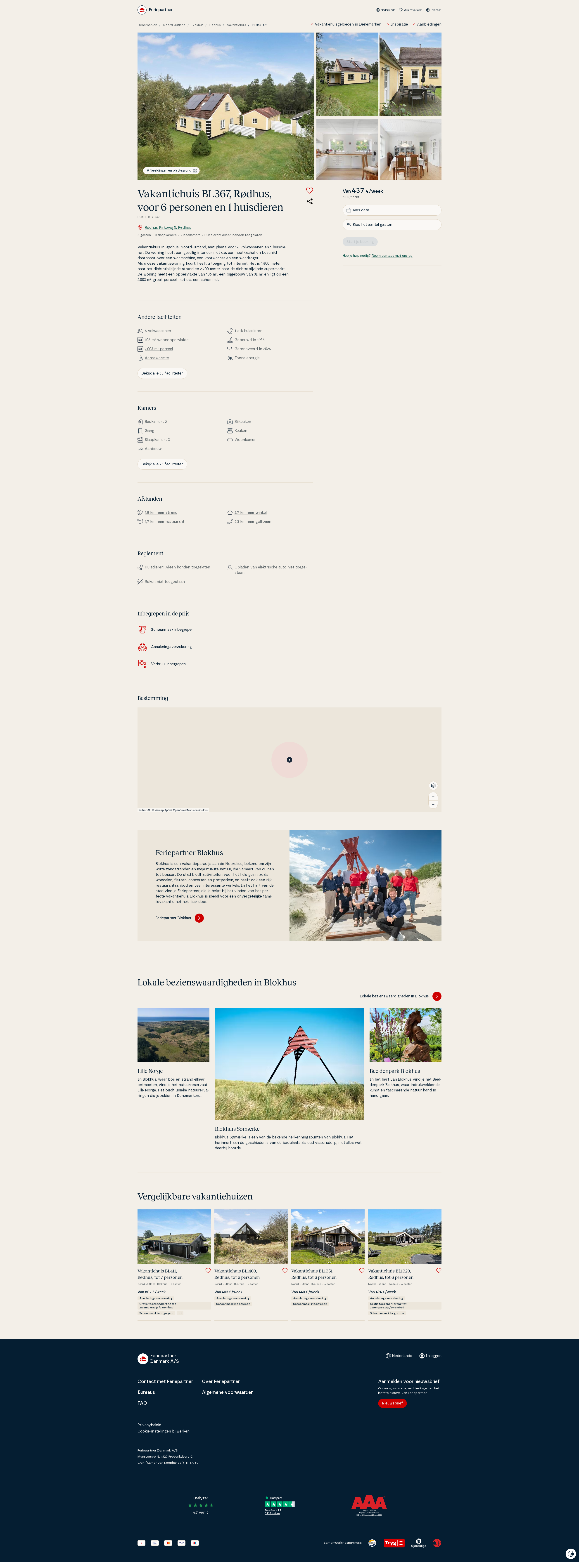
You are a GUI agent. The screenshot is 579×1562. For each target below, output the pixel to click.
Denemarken (147, 25)
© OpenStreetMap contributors (189, 810)
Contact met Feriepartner (165, 1381)
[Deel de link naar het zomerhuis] (309, 201)
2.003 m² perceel (159, 349)
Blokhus (197, 25)
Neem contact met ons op (392, 255)
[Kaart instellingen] (433, 785)
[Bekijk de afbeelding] (226, 106)
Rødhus (215, 25)
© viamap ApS (161, 810)
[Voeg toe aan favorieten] (309, 190)
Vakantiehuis (236, 25)
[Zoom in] (433, 796)
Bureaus (146, 1392)
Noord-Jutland (174, 25)
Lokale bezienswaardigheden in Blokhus (394, 996)
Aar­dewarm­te (157, 358)
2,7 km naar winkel (251, 512)
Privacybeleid (149, 1425)
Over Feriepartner (221, 1381)
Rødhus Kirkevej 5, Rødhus (168, 227)
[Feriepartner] (155, 9)
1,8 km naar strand (161, 512)
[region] (289, 759)
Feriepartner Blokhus (173, 918)
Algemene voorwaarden (228, 1392)
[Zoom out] (433, 804)
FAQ (142, 1403)
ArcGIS (145, 810)
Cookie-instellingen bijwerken (164, 1431)
